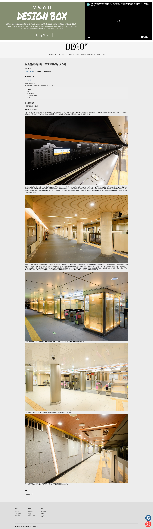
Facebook (43, 511)
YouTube (43, 513)
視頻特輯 (57, 54)
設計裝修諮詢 (31, 515)
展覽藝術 (29, 494)
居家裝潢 (51, 54)
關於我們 (17, 511)
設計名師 (64, 54)
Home (26, 71)
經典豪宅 (99, 54)
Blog (31, 71)
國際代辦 (30, 511)
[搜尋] (104, 54)
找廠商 (77, 54)
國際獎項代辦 (91, 54)
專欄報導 (83, 54)
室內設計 (71, 54)
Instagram (43, 515)
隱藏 (28, 91)
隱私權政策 (18, 513)
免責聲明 (17, 515)
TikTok (42, 517)
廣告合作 (30, 513)
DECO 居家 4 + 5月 (30, 80)
